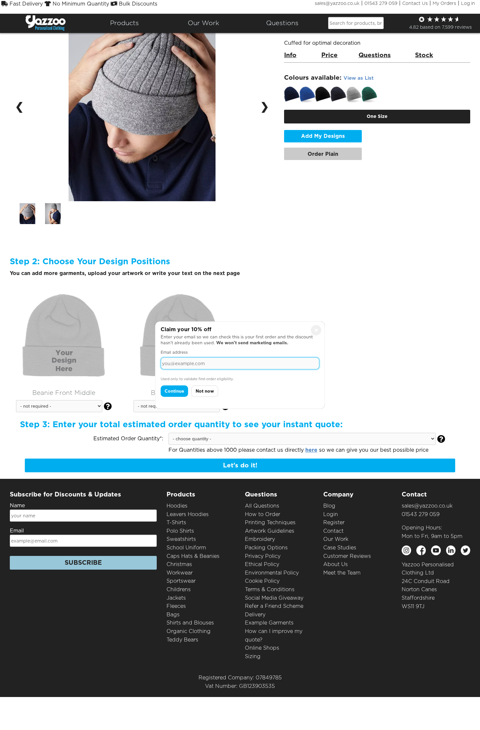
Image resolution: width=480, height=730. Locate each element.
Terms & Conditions (270, 589)
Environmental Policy (272, 573)
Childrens (179, 589)
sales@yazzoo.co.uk (337, 3)
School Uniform (186, 547)
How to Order (262, 514)
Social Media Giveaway (274, 598)
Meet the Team (341, 573)
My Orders (444, 3)
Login (330, 514)
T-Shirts (176, 522)
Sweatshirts (181, 539)
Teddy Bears (182, 640)
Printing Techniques (270, 522)
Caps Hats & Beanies (193, 556)
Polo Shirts (180, 531)
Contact (333, 531)
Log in (468, 3)
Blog (329, 506)
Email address (174, 352)
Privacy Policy (262, 556)
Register (333, 522)
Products (124, 23)
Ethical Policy (262, 564)
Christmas (179, 564)
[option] (27, 213)
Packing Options (266, 547)
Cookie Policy (262, 581)
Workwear (180, 573)
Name (17, 505)
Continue (174, 391)
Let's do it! (240, 465)
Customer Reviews (347, 556)
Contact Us (415, 3)
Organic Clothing (189, 631)
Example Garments (269, 623)
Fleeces (176, 606)
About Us (335, 564)
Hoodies (177, 506)
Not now (205, 391)
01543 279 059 (380, 3)
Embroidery (260, 539)
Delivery (255, 614)
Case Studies (339, 547)
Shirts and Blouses (190, 623)
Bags (173, 614)
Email (17, 530)
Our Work (335, 539)
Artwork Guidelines (269, 531)
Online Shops (262, 648)
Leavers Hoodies (188, 514)
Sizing (253, 656)
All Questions (262, 506)
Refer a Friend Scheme (274, 606)
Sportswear (181, 581)
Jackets (176, 598)
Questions (282, 23)
